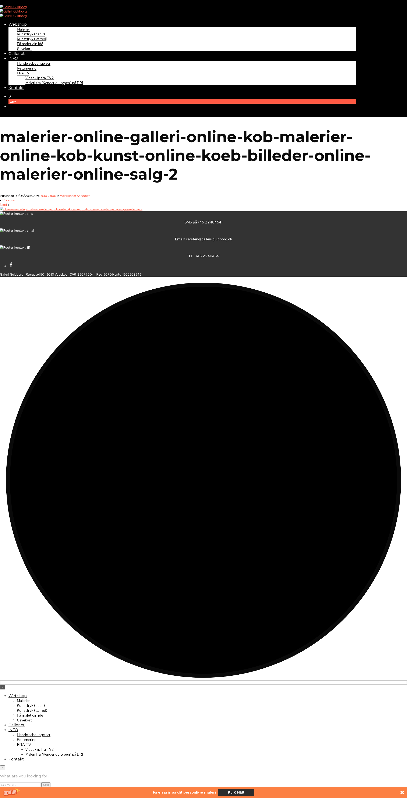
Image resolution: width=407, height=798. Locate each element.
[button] (203, 792)
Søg (46, 784)
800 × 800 (48, 196)
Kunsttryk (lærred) (32, 38)
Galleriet (16, 53)
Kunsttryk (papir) (31, 34)
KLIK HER (236, 792)
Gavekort (24, 48)
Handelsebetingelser (33, 63)
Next (3, 204)
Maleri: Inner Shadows (75, 196)
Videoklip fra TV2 (39, 77)
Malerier (23, 29)
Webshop (17, 24)
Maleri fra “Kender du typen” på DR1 (54, 82)
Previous (9, 200)
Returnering (26, 68)
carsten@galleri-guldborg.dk (209, 239)
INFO (13, 58)
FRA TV (23, 73)
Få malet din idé (30, 43)
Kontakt (16, 87)
